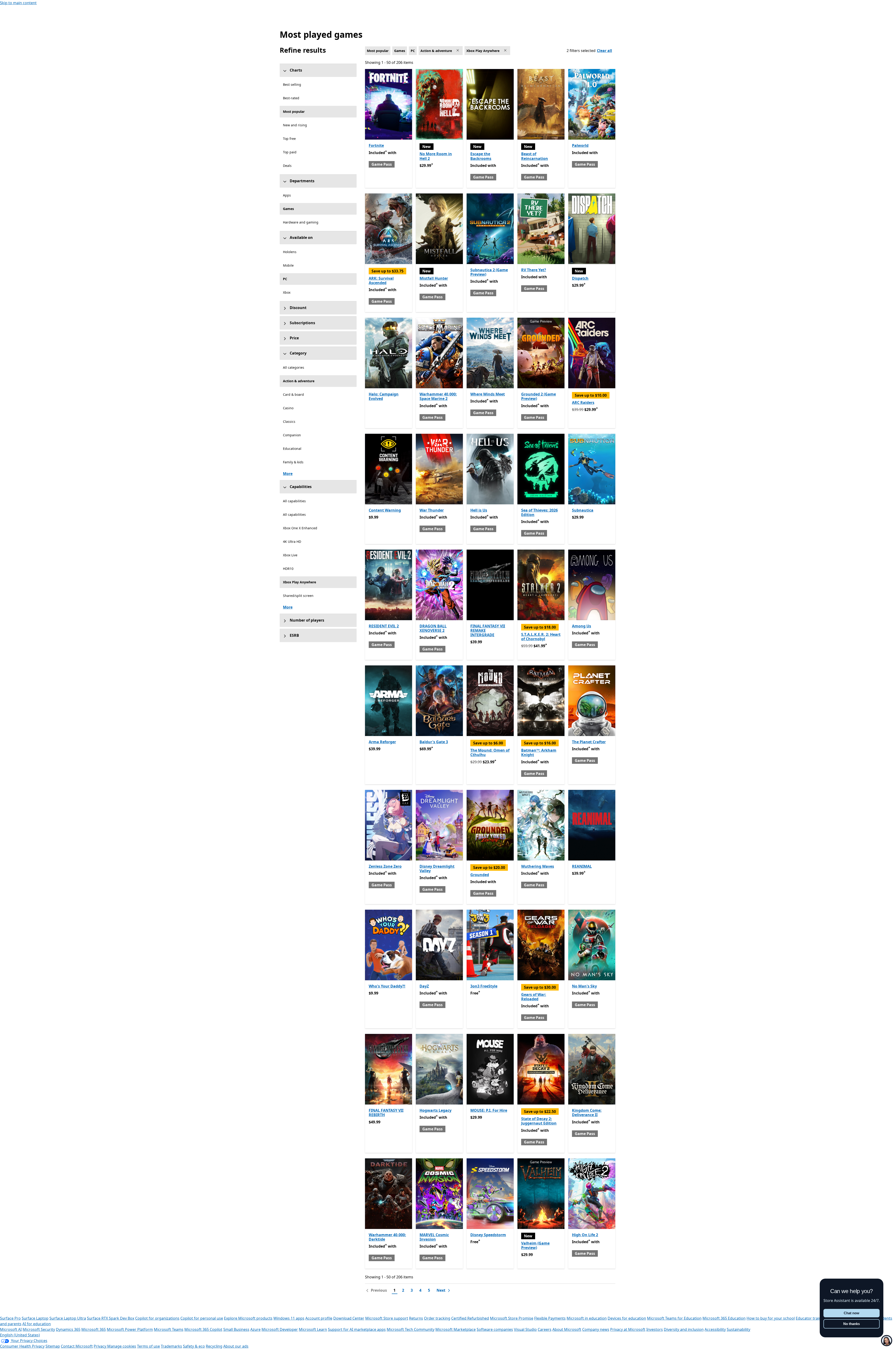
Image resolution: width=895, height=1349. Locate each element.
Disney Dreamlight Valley (437, 868)
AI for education (36, 1323)
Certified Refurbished (470, 1318)
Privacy (100, 1346)
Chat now (851, 1313)
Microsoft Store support (386, 1318)
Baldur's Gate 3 (434, 741)
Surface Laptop (35, 1318)
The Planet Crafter (589, 741)
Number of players (307, 620)
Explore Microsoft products (248, 1318)
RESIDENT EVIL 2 (384, 626)
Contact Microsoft (77, 1346)
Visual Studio (525, 1329)
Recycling (214, 1346)
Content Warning (385, 510)
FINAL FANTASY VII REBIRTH (386, 1112)
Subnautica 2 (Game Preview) (489, 272)
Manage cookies (121, 1346)
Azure (255, 1329)
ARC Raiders (583, 402)
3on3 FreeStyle (483, 986)
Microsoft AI (11, 1329)
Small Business (236, 1329)
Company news (595, 1329)
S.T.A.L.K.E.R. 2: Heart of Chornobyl (541, 636)
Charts (296, 70)
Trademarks (171, 1346)
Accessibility (715, 1329)
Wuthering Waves (537, 866)
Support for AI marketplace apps (357, 1329)
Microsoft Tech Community (410, 1329)
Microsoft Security (39, 1329)
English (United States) (20, 1335)
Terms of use (148, 1346)
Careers (544, 1329)
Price (294, 338)
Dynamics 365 (68, 1329)
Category (298, 353)
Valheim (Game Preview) (535, 1245)
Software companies (495, 1329)
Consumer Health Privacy (22, 1346)
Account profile (318, 1318)
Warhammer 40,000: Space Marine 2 (438, 396)
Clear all (604, 50)
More (288, 473)
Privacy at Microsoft (627, 1329)
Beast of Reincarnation (534, 156)
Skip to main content (18, 2)
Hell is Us (478, 510)
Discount (298, 307)
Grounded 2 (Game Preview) (538, 396)
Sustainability (738, 1329)
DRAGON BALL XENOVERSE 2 (433, 628)
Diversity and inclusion (684, 1329)
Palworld (580, 145)
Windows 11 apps (288, 1318)
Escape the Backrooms (480, 156)
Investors (654, 1329)
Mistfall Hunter (434, 278)
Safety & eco (194, 1346)
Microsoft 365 (93, 1329)
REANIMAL (582, 866)
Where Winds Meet (487, 394)
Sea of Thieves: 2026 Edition (539, 512)
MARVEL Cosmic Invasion (434, 1237)
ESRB (294, 635)
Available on (301, 237)
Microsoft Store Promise (511, 1318)
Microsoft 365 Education (724, 1318)
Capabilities (301, 486)
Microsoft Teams (168, 1329)
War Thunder (432, 510)
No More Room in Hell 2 (436, 156)
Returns (416, 1318)
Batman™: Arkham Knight (538, 752)
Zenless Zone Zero (385, 866)
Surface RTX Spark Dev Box (110, 1318)
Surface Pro (10, 1318)
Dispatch (580, 278)
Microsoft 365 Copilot (203, 1329)
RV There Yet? (533, 269)
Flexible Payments (550, 1318)
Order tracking (437, 1318)
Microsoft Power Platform (130, 1329)
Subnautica (582, 510)
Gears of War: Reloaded (533, 996)
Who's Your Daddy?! (387, 986)
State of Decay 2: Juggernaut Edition (539, 1121)
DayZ (424, 986)
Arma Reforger (382, 741)
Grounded (479, 874)
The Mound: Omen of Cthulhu (489, 752)
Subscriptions (302, 322)
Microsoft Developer (280, 1329)
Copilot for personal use (201, 1318)
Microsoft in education (587, 1318)
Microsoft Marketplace (455, 1329)
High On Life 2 (585, 1234)
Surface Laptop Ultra (67, 1318)
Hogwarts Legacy (435, 1110)
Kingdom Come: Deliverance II (587, 1112)
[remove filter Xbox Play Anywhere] (505, 50)
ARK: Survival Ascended (381, 280)
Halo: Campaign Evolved (384, 396)
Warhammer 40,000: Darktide (387, 1237)
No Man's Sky (584, 986)
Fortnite (376, 145)
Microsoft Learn (313, 1329)
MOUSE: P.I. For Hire (488, 1110)
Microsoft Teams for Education (674, 1318)
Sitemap (52, 1346)
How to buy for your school (771, 1318)
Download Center (348, 1318)
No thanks (851, 1324)
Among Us (581, 626)
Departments (302, 180)
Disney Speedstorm (488, 1234)
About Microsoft (566, 1329)
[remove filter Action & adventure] (458, 50)
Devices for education (627, 1318)
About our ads (235, 1346)
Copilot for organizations (157, 1318)
